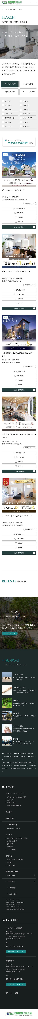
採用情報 (10, 844)
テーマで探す (11, 888)
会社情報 (9, 856)
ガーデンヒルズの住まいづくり (16, 797)
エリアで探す (11, 881)
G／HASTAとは (11, 825)
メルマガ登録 (11, 849)
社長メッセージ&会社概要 (15, 859)
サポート (9, 834)
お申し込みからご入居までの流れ (17, 838)
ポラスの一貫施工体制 (14, 805)
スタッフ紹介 (11, 865)
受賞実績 (10, 800)
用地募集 (10, 847)
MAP (7, 942)
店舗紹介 (10, 862)
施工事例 (9, 812)
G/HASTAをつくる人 (13, 828)
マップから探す (12, 894)
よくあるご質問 (12, 841)
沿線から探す (11, 875)
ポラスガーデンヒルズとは (15, 793)
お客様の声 (10, 818)
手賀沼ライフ (11, 803)
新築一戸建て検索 (12, 871)
